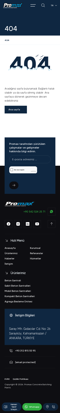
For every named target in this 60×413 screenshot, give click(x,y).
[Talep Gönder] (13, 185)
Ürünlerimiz (11, 253)
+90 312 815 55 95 (25, 350)
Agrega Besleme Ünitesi (18, 301)
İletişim (9, 263)
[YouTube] (37, 224)
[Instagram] (18, 224)
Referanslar (36, 253)
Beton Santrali (13, 280)
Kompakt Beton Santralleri (20, 296)
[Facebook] (8, 224)
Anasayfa (10, 248)
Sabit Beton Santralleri (17, 285)
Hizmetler (35, 258)
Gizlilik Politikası (20, 379)
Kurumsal (35, 248)
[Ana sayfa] (13, 5)
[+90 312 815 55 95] (53, 407)
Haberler (9, 258)
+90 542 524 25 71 (34, 211)
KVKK (7, 379)
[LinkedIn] (27, 224)
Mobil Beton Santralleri (18, 291)
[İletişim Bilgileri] (47, 407)
